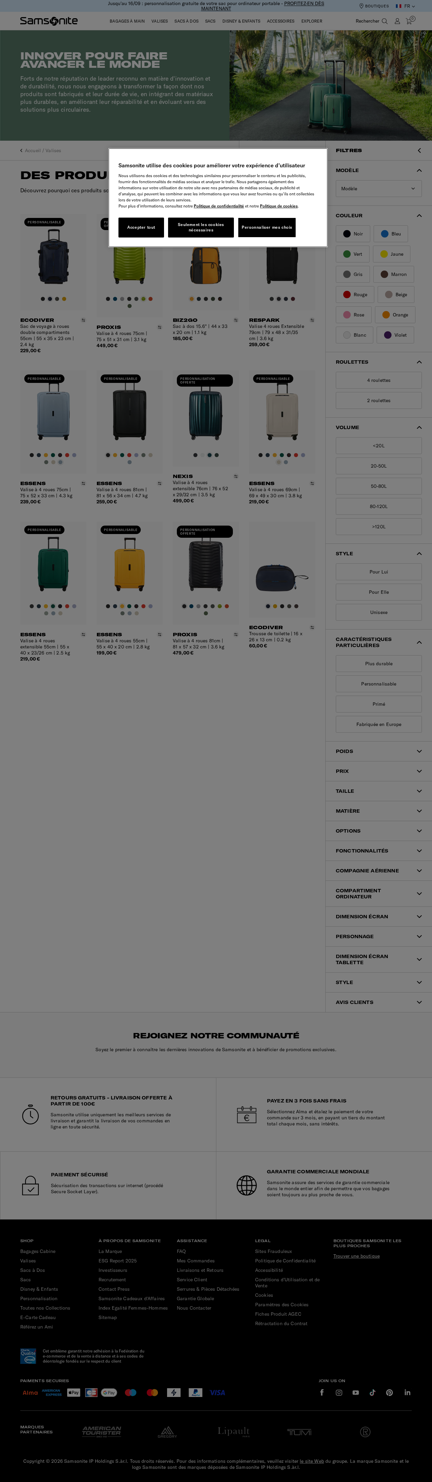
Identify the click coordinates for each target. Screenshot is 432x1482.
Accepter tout (141, 227)
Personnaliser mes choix (267, 227)
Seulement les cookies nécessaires (201, 227)
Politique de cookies (279, 205)
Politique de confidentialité (219, 205)
